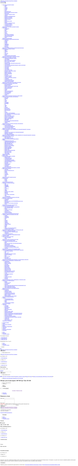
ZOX (5, 187)
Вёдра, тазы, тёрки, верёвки (10, 61)
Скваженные (7, 164)
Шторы (27, 376)
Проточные (7, 46)
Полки (6, 20)
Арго (6, 189)
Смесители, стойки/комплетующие (9, 230)
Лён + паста (7, 252)
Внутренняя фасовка (8, 84)
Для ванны (7, 130)
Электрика (4, 304)
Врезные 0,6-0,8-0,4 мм (9, 144)
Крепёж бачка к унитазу (9, 245)
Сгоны (6, 272)
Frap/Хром (6, 216)
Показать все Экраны (6, 303)
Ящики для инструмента (9, 81)
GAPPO (6, 7)
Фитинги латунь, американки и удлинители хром (12, 260)
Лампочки (6, 308)
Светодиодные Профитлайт (10, 126)
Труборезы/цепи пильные (9, 80)
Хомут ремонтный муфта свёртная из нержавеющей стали (15, 285)
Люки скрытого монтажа (9, 35)
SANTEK (6, 53)
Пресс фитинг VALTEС (9, 137)
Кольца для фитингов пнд (9, 170)
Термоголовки (7, 121)
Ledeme (6, 8)
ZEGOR (6, 107)
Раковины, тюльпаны (8, 133)
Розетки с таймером (8, 315)
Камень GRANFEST (8, 147)
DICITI (6, 29)
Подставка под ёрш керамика (10, 246)
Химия (6, 94)
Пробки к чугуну (8, 282)
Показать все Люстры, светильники (9, 128)
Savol (6, 10)
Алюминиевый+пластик (9, 299)
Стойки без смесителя (9, 233)
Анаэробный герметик (9, 250)
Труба (6, 175)
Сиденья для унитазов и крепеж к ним (12, 247)
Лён (5, 251)
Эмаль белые (7, 153)
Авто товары (7, 59)
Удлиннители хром (8, 276)
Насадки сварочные (8, 73)
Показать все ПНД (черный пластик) (9, 177)
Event (6, 32)
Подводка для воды (8, 292)
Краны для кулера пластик (9, 115)
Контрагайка (7, 265)
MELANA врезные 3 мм (9, 142)
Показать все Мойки (6, 154)
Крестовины (7, 266)
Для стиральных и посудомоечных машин (12, 113)
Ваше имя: (2, 398)
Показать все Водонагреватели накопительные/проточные (13, 47)
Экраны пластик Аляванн (9, 302)
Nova (6, 218)
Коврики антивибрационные (10, 16)
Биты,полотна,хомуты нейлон (10, 60)
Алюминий (7, 199)
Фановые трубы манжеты (9, 228)
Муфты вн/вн (7, 267)
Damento (6, 98)
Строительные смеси (8, 79)
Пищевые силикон (8, 291)
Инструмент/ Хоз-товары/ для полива (9, 57)
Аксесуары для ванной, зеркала (8, 4)
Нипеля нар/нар (7, 268)
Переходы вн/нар (8, 269)
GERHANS (7, 217)
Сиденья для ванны (8, 23)
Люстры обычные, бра (9, 125)
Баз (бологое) (7, 108)
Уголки (6, 275)
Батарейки (6, 306)
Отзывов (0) (5, 393)
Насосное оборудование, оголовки (9, 156)
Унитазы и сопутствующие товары (9, 240)
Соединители (7, 283)
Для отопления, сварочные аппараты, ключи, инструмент (15, 65)
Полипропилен (5, 178)
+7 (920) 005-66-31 (3, 338)
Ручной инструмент (8, 75)
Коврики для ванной (8, 17)
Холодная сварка (8, 258)
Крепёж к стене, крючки (9, 191)
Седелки (6, 173)
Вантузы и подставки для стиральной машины (13, 243)
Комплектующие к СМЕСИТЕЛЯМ (11, 231)
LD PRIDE (7, 102)
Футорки (6, 278)
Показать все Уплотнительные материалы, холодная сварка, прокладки (15, 259)
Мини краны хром (8, 118)
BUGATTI (6, 97)
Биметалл (6, 200)
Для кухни (6, 131)
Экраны (4, 297)
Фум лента (7, 257)
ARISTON (6, 40)
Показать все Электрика (7, 320)
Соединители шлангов (9, 273)
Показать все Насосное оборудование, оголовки (11, 167)
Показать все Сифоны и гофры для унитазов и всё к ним (13, 229)
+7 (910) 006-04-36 (3, 337)
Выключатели (7, 307)
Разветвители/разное (8, 312)
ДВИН (6, 190)
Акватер (6, 222)
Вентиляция (5, 27)
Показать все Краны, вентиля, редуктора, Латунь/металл (13, 123)
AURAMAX (7, 28)
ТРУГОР (6, 193)
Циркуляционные (8, 166)
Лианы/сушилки (8, 19)
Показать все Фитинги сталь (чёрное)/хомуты (11, 288)
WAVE (6, 54)
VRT (5, 106)
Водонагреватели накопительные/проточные (11, 39)
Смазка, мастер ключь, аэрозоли (10, 77)
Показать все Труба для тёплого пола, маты (10, 239)
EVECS (6, 31)
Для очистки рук (8, 66)
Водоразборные (7, 110)
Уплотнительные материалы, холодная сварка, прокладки (13, 249)
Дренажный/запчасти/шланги (10, 160)
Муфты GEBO (5, 155)
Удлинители (7, 318)
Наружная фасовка (8, 88)
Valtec (6, 105)
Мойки (4, 139)
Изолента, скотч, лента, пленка (10, 70)
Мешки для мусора (8, 72)
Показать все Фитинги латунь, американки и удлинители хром (14, 279)
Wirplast (6, 221)
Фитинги (6, 284)
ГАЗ (5, 111)
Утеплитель (7, 93)
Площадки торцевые (8, 36)
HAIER (6, 42)
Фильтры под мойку (8, 212)
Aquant (6, 215)
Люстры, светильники (7, 124)
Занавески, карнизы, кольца (10, 14)
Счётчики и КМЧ (6, 235)
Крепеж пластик (8, 85)
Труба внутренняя (8, 91)
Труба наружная (8, 92)
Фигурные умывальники (9, 134)
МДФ (6, 301)
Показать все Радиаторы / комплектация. (10, 204)
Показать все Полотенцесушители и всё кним (11, 197)
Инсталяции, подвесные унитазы (9, 48)
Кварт (6, 300)
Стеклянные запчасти (9, 24)
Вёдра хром (7, 13)
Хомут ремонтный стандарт (10, 286)
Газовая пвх (7, 290)
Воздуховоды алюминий (9, 34)
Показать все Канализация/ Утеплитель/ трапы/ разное (12, 95)
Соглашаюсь (3, 462)
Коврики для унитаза (8, 18)
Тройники (6, 174)
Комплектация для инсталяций (10, 55)
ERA (5, 30)
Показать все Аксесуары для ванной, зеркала (11, 26)
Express (6, 41)
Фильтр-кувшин (8, 211)
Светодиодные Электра (9, 127)
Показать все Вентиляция (7, 38)
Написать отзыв (19, 390)
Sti (5, 104)
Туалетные (7, 165)
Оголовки (6, 162)
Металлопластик (8, 136)
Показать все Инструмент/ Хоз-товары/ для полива (12, 82)
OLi (5, 52)
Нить (6, 255)
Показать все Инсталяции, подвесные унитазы (11, 56)
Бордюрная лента (8, 11)
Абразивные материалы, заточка (10, 58)
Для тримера (7, 68)
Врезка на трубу (7, 262)
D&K (6, 50)
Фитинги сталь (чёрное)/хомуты (8, 280)
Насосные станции (8, 161)
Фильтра (6, 277)
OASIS (6, 43)
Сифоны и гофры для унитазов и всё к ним (10, 214)
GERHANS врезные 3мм (9, 140)
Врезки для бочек (8, 263)
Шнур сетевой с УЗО (8, 319)
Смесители (7, 210)
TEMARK (6, 185)
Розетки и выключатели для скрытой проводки (13, 314)
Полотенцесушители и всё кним (8, 182)
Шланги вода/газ (6, 289)
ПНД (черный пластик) (7, 168)
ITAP (6, 101)
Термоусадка (7, 317)
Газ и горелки (7, 62)
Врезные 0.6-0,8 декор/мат (9, 145)
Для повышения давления (9, 159)
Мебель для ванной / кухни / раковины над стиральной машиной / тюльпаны (16, 129)
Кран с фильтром (8, 114)
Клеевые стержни (8, 71)
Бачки (6, 242)
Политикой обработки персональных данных (33, 464)
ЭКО (5, 195)
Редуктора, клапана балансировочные (11, 120)
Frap (5, 6)
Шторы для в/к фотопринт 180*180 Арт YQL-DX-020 (42, 376)
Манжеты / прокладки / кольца (10, 253)
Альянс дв (6, 188)
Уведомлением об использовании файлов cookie (51, 464)
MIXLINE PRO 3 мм (8, 143)
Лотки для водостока (8, 87)
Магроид (6, 192)
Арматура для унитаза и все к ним (11, 241)
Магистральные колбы (9, 207)
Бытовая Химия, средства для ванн (11, 12)
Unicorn (6, 220)
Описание (4, 392)
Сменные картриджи (8, 209)
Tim (5, 219)
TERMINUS (7, 186)
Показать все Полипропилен (8, 181)
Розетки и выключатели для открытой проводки (13, 313)
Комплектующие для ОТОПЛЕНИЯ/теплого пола (14, 201)
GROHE (6, 51)
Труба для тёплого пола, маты (8, 236)
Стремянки (7, 78)
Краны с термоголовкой (9, 117)
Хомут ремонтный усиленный (10, 287)
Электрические (7, 196)
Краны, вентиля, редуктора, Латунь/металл (10, 96)
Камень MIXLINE (8, 148)
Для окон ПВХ (7, 64)
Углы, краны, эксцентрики (9, 194)
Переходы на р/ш (8, 270)
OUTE (6, 9)
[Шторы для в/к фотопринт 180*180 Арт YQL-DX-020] (13, 378)
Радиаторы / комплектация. (7, 198)
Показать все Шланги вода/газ (8, 296)
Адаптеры (6, 305)
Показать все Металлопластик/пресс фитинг (11, 138)
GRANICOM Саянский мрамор (10, 141)
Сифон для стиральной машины (10, 227)
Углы (6, 176)
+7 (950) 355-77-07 (3, 339)
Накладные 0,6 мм (8, 151)
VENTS (6, 33)
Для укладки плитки (8, 69)
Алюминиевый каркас (9, 298)
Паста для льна (7, 256)
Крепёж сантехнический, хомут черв (11, 86)
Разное (6, 208)
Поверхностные (7, 163)
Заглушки (6, 169)
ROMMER (6, 103)
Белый (6, 179)
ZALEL (30, 376)
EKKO (6, 5)
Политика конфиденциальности (6, 412)
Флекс (6, 37)
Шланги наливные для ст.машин (11, 295)
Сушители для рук (8, 25)
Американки (7, 261)
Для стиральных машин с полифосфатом (12, 206)
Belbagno (6, 49)
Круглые (6, 45)
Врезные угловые (8, 146)
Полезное (6, 74)
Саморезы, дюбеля (8, 76)
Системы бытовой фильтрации (8, 205)
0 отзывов (14, 390)
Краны (6, 171)
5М (5, 183)
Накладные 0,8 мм (8, 152)
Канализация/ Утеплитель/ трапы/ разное (10, 83)
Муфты (6, 172)
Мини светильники (8, 309)
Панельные (7, 202)
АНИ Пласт (7, 223)
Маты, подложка (8, 237)
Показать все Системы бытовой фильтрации (11, 213)
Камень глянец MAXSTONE (10, 150)
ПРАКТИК (7, 119)
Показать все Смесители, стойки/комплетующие (11, 234)
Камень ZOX (7, 149)
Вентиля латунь (7, 109)
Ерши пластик (7, 244)
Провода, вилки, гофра (9, 311)
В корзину (6, 388)
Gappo (6, 100)
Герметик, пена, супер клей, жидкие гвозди (12, 63)
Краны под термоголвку (9, 116)
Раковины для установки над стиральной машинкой (14, 132)
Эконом (6, 122)
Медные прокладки (8, 254)
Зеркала (6, 15)
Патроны (6, 310)
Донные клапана (8, 224)
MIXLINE (6, 184)
